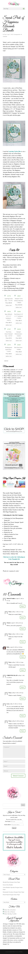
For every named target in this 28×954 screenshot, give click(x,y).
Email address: (7, 824)
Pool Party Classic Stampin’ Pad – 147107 (9, 334)
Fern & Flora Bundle (8, 885)
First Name (7, 821)
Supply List (6, 360)
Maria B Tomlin (11, 598)
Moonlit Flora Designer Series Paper (11, 882)
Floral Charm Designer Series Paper (11, 894)
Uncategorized (17, 34)
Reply (22, 606)
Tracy (5, 34)
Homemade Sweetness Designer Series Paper (13, 892)
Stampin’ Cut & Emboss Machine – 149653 (18, 300)
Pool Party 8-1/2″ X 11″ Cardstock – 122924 (18, 316)
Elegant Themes (12, 951)
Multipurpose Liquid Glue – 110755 (8, 349)
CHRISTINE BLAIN (12, 675)
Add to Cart (9, 305)
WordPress (20, 951)
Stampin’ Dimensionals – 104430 (19, 334)
